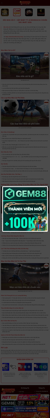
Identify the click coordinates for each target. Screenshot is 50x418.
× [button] (45, 188)
